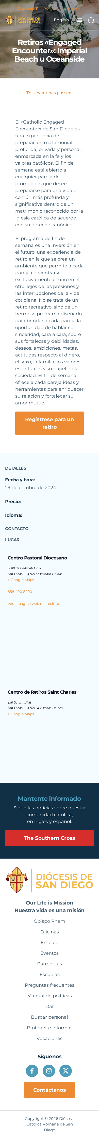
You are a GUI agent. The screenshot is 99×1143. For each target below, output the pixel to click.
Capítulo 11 (28, 8)
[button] (79, 20)
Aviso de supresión (62, 8)
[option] (61, 20)
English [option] (61, 20)
